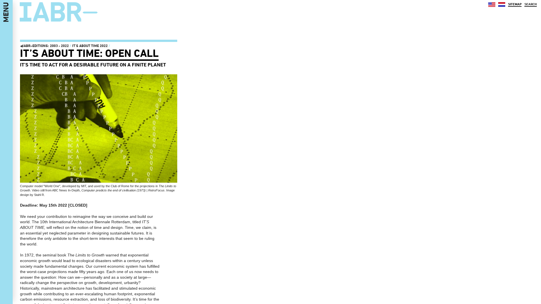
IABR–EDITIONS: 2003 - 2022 (44, 46)
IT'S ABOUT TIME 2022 (90, 46)
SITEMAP (515, 4)
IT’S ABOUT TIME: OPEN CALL (89, 53)
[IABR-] (59, 12)
